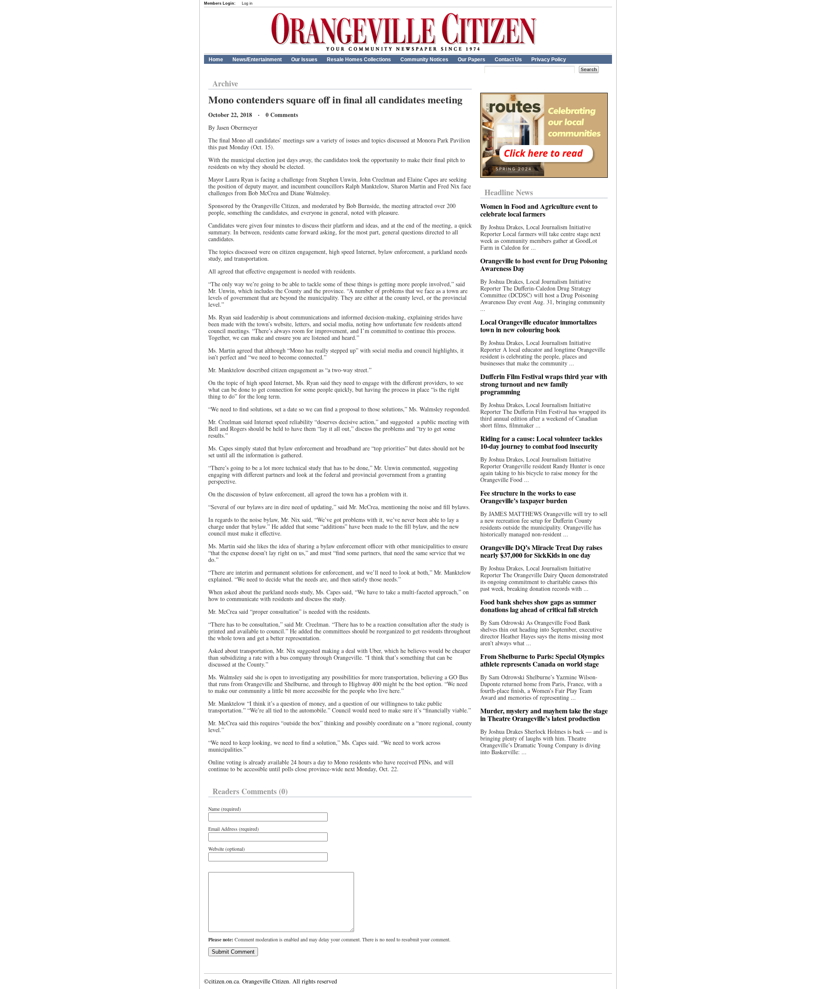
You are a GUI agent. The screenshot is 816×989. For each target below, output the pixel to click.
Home (216, 60)
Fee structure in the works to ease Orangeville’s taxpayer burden (528, 496)
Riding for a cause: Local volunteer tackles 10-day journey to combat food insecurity (541, 442)
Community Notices (424, 60)
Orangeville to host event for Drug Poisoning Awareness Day (543, 264)
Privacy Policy (548, 60)
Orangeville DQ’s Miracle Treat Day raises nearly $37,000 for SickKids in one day (541, 551)
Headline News (508, 192)
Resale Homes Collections (359, 60)
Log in (247, 3)
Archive (225, 83)
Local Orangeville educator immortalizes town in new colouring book (538, 325)
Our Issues (304, 60)
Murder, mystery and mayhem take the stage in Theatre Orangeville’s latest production (544, 714)
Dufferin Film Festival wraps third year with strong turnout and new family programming (543, 383)
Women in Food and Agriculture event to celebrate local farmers (539, 210)
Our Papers (471, 60)
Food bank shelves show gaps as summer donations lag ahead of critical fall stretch (539, 605)
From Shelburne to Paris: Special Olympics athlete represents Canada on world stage (542, 660)
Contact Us (508, 60)
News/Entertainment (257, 60)
